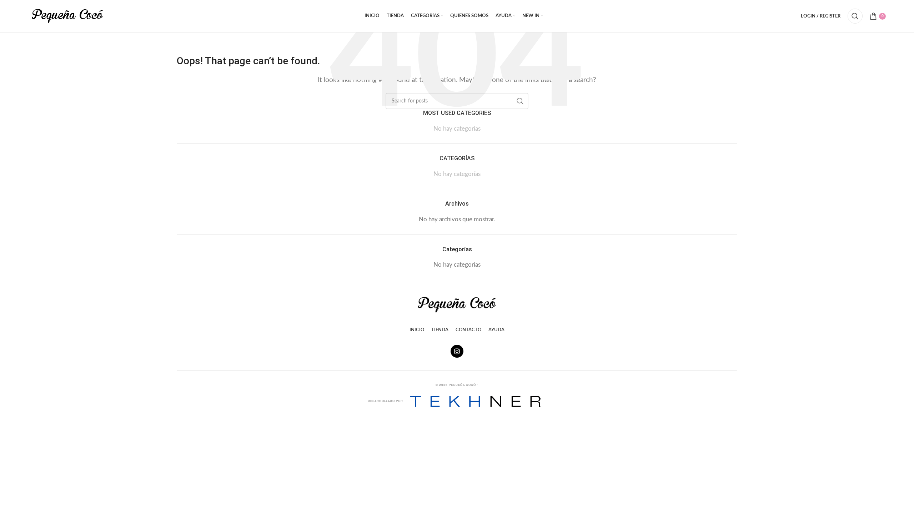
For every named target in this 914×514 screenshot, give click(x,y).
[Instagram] (457, 351)
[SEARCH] (520, 101)
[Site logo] (67, 15)
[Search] (855, 16)
